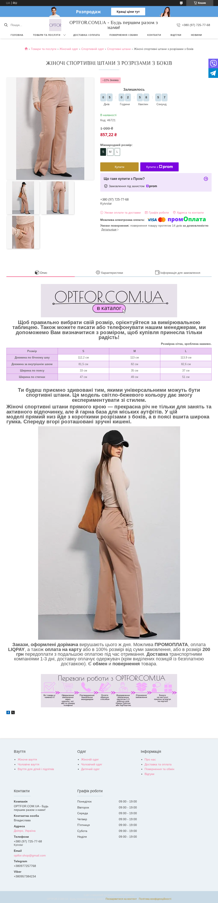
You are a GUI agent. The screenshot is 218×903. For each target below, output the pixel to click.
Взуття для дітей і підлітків (36, 769)
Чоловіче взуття (28, 764)
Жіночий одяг (68, 49)
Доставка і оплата (86, 35)
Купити (119, 167)
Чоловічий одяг (91, 764)
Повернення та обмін (159, 769)
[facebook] (8, 713)
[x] (13, 713)
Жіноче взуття (27, 759)
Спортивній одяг (92, 49)
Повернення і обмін (123, 35)
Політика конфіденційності (155, 898)
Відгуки (176, 35)
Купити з (152, 167)
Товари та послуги (46, 35)
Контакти (154, 35)
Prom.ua (129, 895)
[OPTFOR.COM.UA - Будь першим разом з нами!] (55, 25)
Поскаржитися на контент (121, 898)
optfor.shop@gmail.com (30, 855)
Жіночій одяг (90, 759)
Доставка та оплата (158, 764)
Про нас (150, 759)
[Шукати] (6, 25)
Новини (196, 35)
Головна (17, 35)
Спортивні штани (119, 49)
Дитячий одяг (90, 769)
